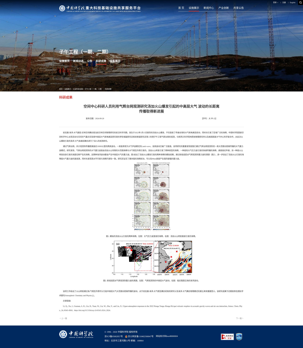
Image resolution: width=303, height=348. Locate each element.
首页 (60, 89)
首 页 (181, 7)
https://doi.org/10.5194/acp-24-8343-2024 (89, 310)
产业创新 (223, 7)
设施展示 (194, 7)
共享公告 (238, 7)
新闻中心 (209, 7)
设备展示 (115, 61)
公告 (89, 61)
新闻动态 (78, 61)
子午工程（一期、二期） (94, 89)
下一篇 (239, 318)
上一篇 (63, 318)
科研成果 (101, 61)
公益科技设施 (78, 89)
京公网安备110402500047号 (141, 336)
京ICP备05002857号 (114, 336)
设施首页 (64, 61)
